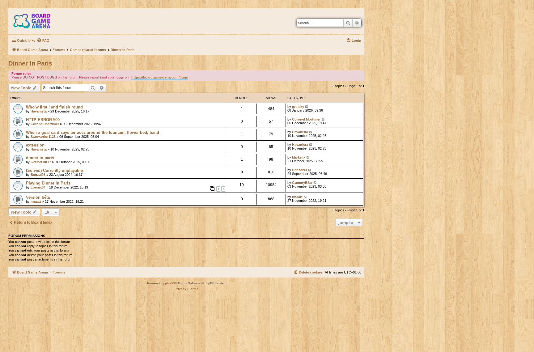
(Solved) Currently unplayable (54, 170)
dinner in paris (40, 157)
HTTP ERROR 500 (43, 119)
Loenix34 (38, 187)
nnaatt (36, 201)
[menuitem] (43, 40)
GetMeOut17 (41, 162)
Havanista (39, 111)
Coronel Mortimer (45, 124)
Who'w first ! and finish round (54, 107)
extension (35, 145)
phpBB (170, 283)
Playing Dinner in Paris (48, 183)
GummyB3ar (302, 182)
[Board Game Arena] (36, 21)
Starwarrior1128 (43, 136)
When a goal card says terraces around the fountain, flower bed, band (92, 132)
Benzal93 (38, 174)
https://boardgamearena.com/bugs (159, 77)
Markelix (298, 157)
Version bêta (38, 197)
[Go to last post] (307, 106)
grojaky (298, 106)
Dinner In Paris (30, 63)
